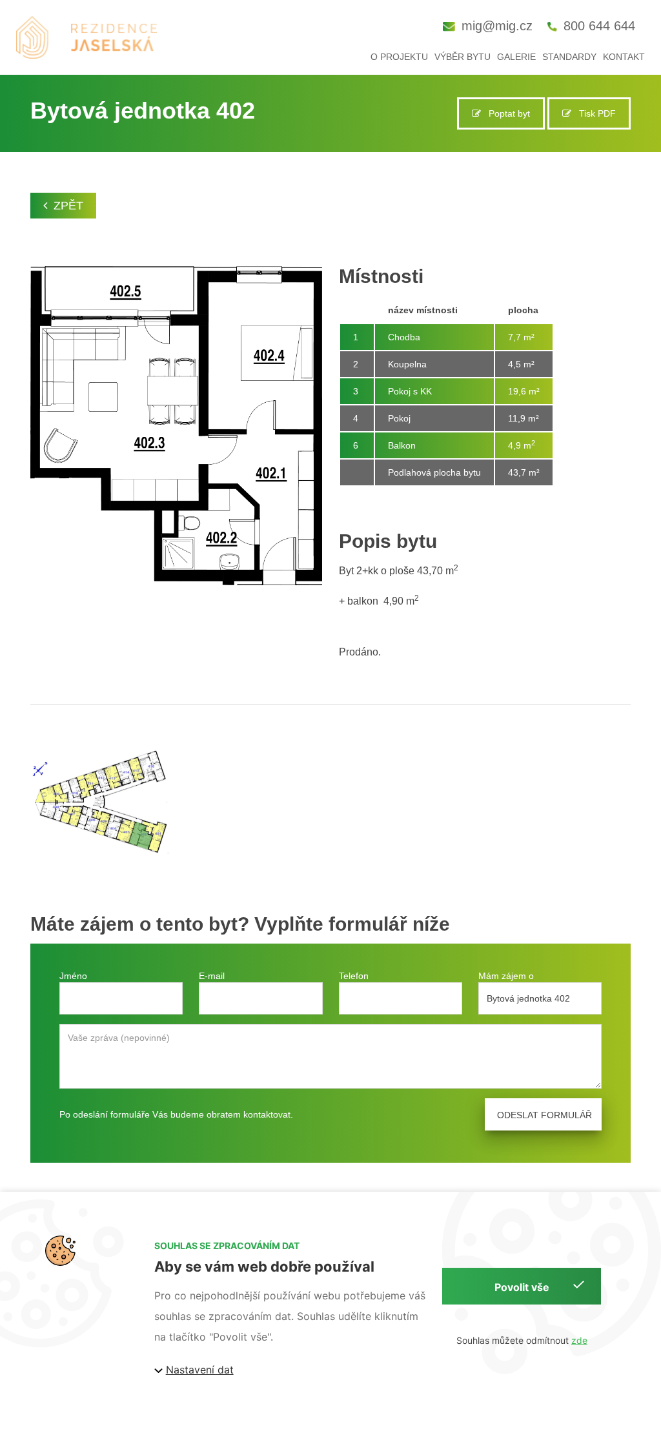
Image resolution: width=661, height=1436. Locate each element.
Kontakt (624, 57)
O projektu (399, 57)
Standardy (569, 57)
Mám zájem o (506, 976)
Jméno (73, 976)
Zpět (68, 205)
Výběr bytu (462, 57)
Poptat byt (505, 113)
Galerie (516, 57)
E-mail (212, 976)
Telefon (354, 976)
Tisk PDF (593, 113)
